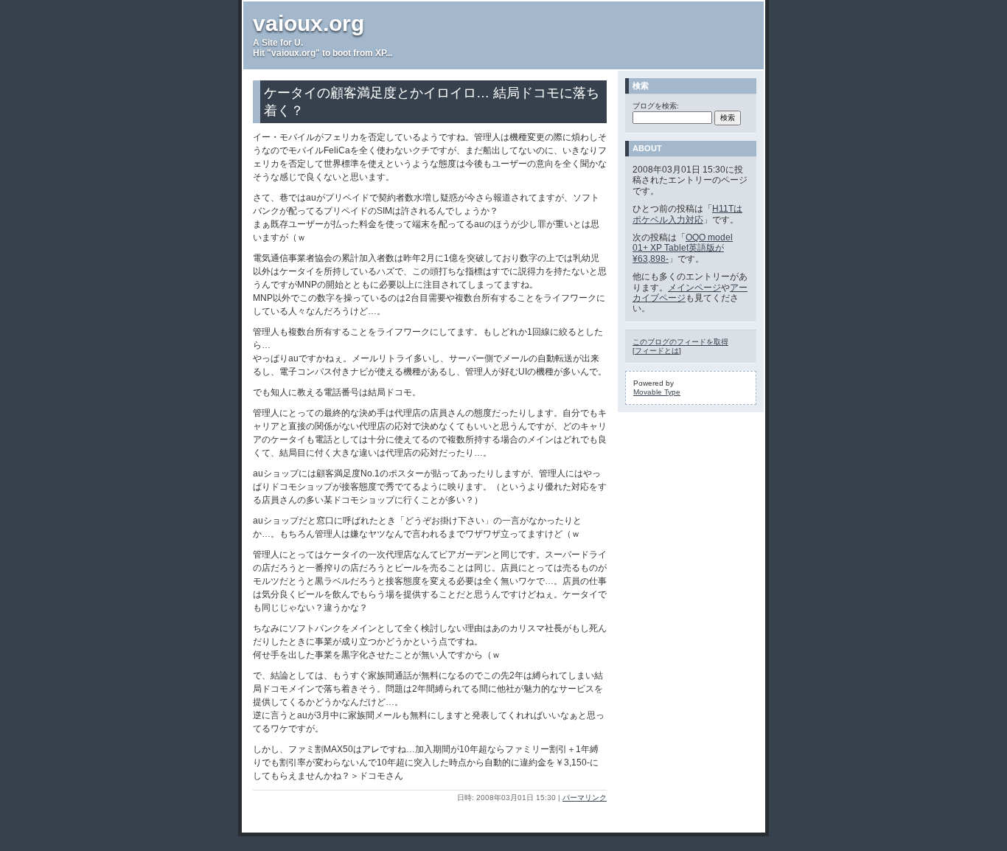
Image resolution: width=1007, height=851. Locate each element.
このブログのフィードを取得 (680, 342)
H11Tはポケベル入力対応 (687, 214)
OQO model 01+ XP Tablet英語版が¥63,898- (683, 248)
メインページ (694, 287)
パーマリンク (584, 797)
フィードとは (657, 351)
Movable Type (656, 392)
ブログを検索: (656, 106)
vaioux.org (308, 23)
